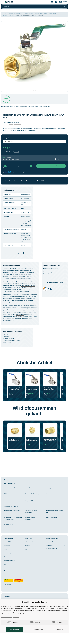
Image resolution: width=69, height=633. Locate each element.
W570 (24, 235)
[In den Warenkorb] (2, 20)
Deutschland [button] (18, 159)
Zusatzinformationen (28, 181)
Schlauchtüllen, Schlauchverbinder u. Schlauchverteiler (13, 520)
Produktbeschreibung (11, 181)
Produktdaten (43, 181)
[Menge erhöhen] (31, 166)
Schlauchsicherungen (52, 519)
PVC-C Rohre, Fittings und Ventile (11, 489)
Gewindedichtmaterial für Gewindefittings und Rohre (33, 501)
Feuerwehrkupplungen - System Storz (55, 513)
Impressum (7, 547)
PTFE (26, 224)
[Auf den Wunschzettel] (64, 24)
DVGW (24, 233)
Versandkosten (8, 558)
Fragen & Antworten (10, 543)
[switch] (9, 622)
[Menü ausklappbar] (2, 1)
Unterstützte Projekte (52, 550)
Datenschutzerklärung (7, 617)
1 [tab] (31, 90)
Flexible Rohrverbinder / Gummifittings (53, 489)
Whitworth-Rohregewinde (11, 283)
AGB (26, 551)
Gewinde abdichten (51, 273)
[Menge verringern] (5, 166)
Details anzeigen (58, 629)
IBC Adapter (7, 496)
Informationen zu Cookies (32, 555)
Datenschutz (28, 547)
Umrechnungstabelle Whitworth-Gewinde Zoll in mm (54, 269)
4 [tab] (37, 90)
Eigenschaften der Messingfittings (14, 249)
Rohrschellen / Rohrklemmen (12, 501)
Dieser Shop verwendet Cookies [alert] (34, 602)
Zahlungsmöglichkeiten (11, 555)
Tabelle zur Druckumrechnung (54, 265)
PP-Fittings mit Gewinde (32, 489)
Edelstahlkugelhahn (18, 322)
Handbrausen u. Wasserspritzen (13, 512)
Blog (5, 566)
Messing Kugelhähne (16, 124)
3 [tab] (35, 90)
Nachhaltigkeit (50, 547)
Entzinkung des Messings (10, 311)
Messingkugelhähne (9, 294)
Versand (17, 152)
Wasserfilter (49, 496)
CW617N (29, 216)
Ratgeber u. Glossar (9, 562)
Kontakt (6, 551)
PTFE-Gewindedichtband (23, 287)
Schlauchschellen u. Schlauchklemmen (30, 520)
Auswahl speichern (38, 629)
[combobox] (34, 141)
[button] (51, 2)
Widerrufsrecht (29, 543)
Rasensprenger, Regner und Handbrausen (33, 513)
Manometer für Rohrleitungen (33, 496)
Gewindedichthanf (8, 289)
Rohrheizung (49, 501)
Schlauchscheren (9, 526)
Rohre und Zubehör (10, 485)
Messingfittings (25, 316)
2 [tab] (33, 90)
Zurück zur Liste (8, 13)
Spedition (9, 586)
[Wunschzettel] (56, 2)
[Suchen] (64, 7)
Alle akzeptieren (14, 629)
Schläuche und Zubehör (11, 508)
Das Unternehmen (51, 543)
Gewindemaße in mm (56, 278)
